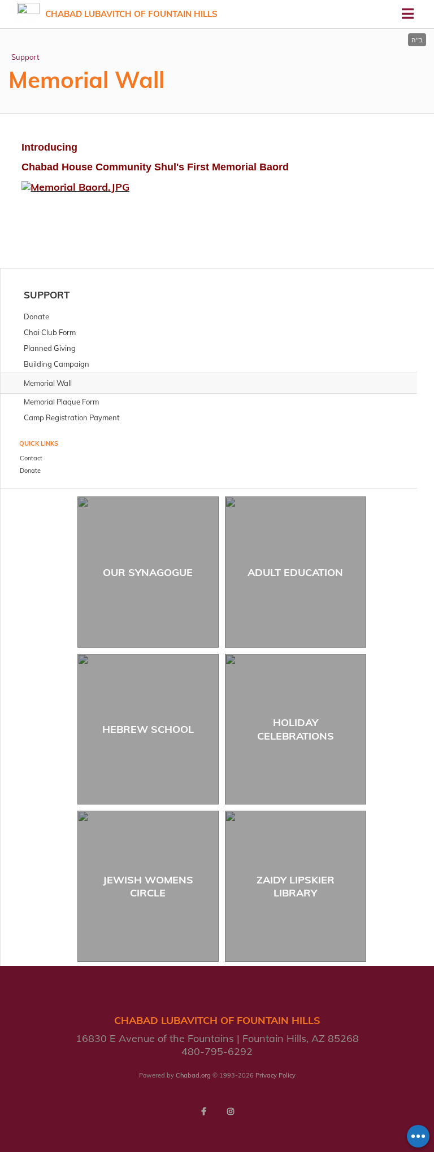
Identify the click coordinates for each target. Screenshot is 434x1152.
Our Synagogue (148, 572)
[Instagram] (230, 1111)
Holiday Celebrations (295, 729)
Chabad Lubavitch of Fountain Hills (131, 13)
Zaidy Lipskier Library (296, 886)
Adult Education (295, 572)
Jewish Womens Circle (148, 886)
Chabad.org (193, 1075)
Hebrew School (148, 729)
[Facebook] (203, 1111)
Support (25, 56)
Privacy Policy (275, 1075)
